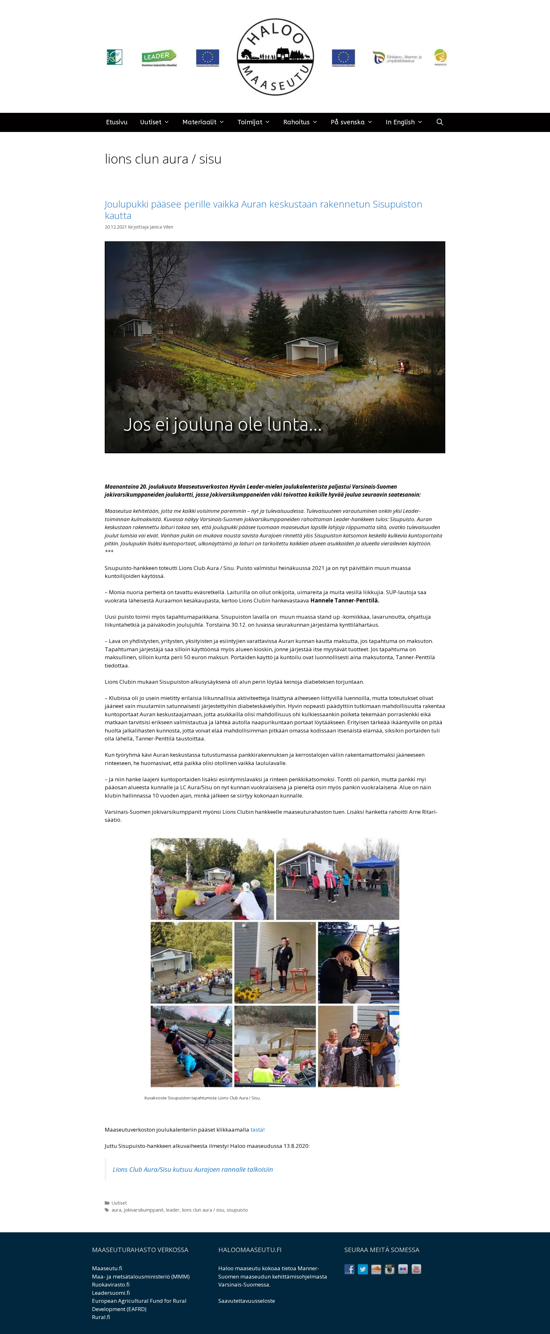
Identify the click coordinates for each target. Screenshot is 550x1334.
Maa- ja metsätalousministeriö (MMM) (141, 1276)
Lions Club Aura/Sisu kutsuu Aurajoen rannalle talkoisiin (193, 1169)
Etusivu (117, 122)
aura (116, 1210)
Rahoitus (296, 122)
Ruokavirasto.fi (111, 1284)
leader (173, 1210)
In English (400, 122)
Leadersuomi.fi (111, 1292)
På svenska (348, 122)
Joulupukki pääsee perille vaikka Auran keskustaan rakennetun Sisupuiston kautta (263, 209)
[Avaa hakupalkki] (439, 122)
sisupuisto (237, 1210)
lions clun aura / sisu (203, 1210)
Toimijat (249, 122)
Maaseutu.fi (107, 1268)
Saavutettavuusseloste (246, 1300)
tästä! (257, 1129)
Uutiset (150, 122)
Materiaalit (199, 122)
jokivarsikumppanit (144, 1210)
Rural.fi (101, 1317)
